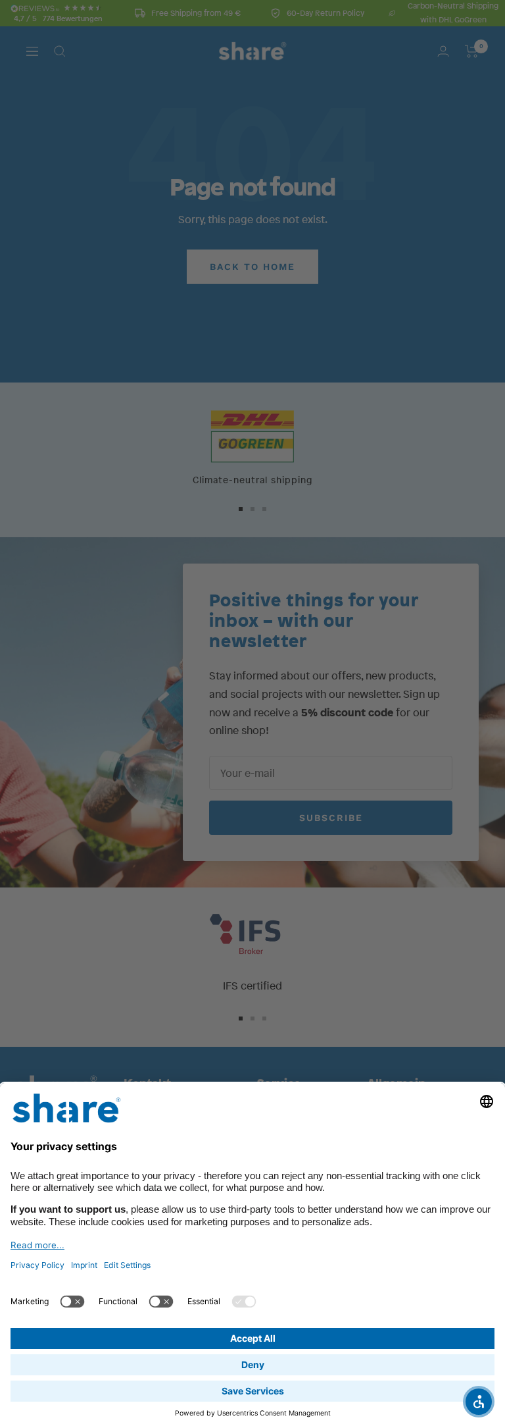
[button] (478, 1401)
